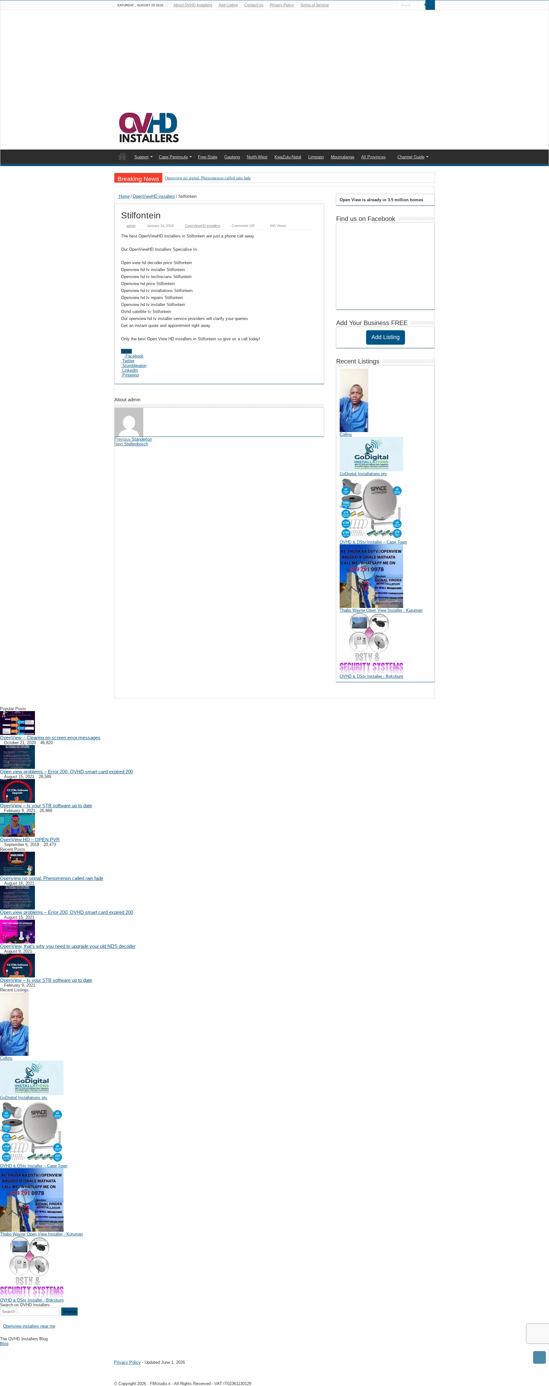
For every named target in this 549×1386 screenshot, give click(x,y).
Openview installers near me (29, 1326)
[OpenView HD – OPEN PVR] (17, 824)
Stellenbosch (131, 444)
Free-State (207, 157)
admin (131, 226)
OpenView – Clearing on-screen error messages (50, 737)
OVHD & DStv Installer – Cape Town (373, 542)
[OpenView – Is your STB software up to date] (17, 790)
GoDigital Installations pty (363, 473)
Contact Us (253, 5)
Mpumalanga (342, 157)
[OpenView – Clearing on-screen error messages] (17, 722)
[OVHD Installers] (149, 126)
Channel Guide (410, 157)
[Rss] (386, 5)
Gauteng (232, 157)
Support (141, 157)
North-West (257, 157)
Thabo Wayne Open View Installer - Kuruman (381, 610)
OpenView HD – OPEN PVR (30, 839)
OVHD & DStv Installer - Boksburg (371, 676)
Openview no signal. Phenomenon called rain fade (208, 178)
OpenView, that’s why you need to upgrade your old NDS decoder (68, 946)
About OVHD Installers (192, 5)
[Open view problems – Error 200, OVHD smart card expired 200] (17, 756)
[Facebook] (392, 5)
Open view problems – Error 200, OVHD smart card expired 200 (66, 771)
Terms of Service (314, 5)
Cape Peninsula (173, 157)
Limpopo (316, 157)
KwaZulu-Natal (287, 157)
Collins (346, 434)
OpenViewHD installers (154, 196)
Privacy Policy (282, 5)
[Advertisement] (274, 64)
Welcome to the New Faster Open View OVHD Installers (122, 156)
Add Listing (228, 5)
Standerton (133, 439)
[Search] (430, 5)
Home (124, 196)
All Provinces (373, 157)
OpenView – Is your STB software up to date (46, 805)
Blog (4, 1343)
